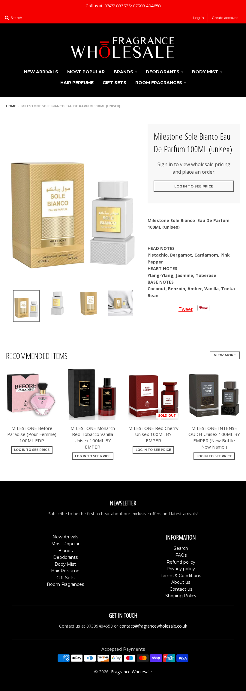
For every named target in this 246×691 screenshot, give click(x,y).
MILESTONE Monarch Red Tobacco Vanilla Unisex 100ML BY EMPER (92, 437)
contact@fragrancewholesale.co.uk (153, 626)
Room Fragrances (158, 82)
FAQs (181, 555)
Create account (225, 17)
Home (11, 106)
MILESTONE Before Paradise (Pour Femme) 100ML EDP (31, 434)
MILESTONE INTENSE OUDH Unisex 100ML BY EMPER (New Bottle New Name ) (214, 437)
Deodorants (162, 72)
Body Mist (205, 72)
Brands (123, 72)
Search (181, 548)
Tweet (185, 309)
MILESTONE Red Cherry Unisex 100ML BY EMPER (153, 434)
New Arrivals (41, 72)
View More (225, 355)
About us (180, 582)
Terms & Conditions (180, 575)
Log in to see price (193, 186)
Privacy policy (180, 568)
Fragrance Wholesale (131, 671)
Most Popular (86, 72)
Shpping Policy (180, 595)
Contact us (181, 589)
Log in (198, 17)
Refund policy (180, 562)
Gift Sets (114, 82)
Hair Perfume (77, 82)
